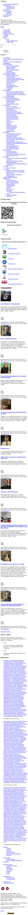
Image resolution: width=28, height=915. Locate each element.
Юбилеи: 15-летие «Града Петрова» (16, 170)
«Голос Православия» (12, 40)
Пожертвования (11, 6)
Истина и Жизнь (11, 72)
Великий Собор (11, 76)
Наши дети (9, 196)
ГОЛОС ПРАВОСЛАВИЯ (10, 177)
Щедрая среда (10, 173)
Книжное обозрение (12, 127)
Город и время (10, 102)
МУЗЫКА (6, 157)
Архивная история (11, 114)
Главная (6, 50)
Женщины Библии (11, 67)
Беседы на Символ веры (13, 75)
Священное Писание (12, 865)
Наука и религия (11, 180)
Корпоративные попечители (15, 284)
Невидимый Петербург (12, 98)
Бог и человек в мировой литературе (16, 154)
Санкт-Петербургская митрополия (15, 79)
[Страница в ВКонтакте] (2, 888)
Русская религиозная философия (15, 91)
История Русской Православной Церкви (17, 143)
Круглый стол (10, 189)
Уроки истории (10, 140)
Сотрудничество (11, 8)
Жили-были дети (11, 167)
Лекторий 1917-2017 (9, 883)
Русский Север (10, 109)
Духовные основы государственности (16, 94)
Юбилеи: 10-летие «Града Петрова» (16, 171)
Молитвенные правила (12, 86)
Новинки (9, 12)
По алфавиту (7, 63)
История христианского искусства (15, 93)
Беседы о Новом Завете (12, 65)
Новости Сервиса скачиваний (14, 174)
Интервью (9, 13)
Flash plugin (6, 24)
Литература (9, 868)
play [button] (2, 317)
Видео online (7, 31)
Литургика (9, 71)
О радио (9, 848)
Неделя (8, 193)
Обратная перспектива (12, 118)
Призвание (9, 186)
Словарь (9, 124)
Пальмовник (10, 87)
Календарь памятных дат (13, 146)
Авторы (6, 35)
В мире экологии (11, 185)
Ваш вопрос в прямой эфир (14, 853)
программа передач (5, 631)
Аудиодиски (7, 9)
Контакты (6, 16)
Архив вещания (11, 852)
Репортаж (9, 190)
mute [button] (2, 319)
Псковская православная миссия (15, 142)
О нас (5, 38)
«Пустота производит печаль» (9, 338)
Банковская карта (12, 248)
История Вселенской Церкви (14, 133)
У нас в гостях (10, 129)
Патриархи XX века (12, 136)
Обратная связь (10, 176)
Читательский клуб (11, 151)
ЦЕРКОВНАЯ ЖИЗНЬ (9, 74)
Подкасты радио (8, 10)
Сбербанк (10, 258)
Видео (8, 873)
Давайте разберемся (12, 195)
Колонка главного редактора (14, 78)
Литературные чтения (12, 155)
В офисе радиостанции (14, 273)
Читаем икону (10, 95)
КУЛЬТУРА (6, 105)
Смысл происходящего (12, 181)
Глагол (8, 120)
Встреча (9, 123)
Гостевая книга (7, 15)
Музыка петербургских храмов (14, 161)
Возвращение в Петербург (13, 99)
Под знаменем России (12, 147)
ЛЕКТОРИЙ (7, 90)
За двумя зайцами (11, 128)
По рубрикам (7, 57)
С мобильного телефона (14, 253)
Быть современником (12, 116)
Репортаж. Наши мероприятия (17, 192)
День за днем (7, 857)
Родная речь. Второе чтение (14, 112)
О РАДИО (6, 169)
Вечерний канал (11, 184)
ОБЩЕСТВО (7, 178)
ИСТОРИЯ (6, 132)
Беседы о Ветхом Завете (13, 70)
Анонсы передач (11, 859)
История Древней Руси (12, 135)
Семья (8, 188)
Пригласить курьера (13, 279)
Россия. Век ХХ (11, 144)
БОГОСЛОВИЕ (8, 64)
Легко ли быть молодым (13, 182)
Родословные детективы (13, 148)
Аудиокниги (10, 869)
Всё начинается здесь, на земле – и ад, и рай (12, 564)
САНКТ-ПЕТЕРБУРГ (9, 97)
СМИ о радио (10, 42)
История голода (5, 448)
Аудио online (7, 29)
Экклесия (9, 83)
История (9, 871)
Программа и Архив (9, 33)
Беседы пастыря (11, 82)
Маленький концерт (12, 162)
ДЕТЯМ (6, 166)
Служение (9, 89)
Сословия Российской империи (15, 137)
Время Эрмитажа (11, 101)
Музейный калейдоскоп (13, 104)
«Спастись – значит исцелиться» (9, 491)
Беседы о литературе (12, 106)
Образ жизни (10, 121)
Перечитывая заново (12, 152)
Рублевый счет (12, 263)
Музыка (9, 867)
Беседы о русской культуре (13, 108)
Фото (8, 39)
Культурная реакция (12, 125)
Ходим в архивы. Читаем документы (16, 139)
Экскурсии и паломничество (11, 4)
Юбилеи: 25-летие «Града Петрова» (13, 61)
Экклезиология (10, 68)
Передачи (6, 36)
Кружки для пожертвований (15, 268)
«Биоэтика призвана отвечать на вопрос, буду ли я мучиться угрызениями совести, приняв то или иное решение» (14, 526)
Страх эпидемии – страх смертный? (10, 303)
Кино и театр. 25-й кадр (13, 117)
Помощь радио (7, 5)
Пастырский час (11, 85)
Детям (8, 872)
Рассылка (6, 861)
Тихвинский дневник (12, 80)
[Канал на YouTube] (7, 888)
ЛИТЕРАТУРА (7, 150)
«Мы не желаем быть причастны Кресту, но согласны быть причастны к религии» (12, 604)
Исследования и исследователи (15, 113)
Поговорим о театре (12, 110)
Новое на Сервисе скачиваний (14, 860)
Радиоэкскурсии (11, 131)
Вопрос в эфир (7, 32)
